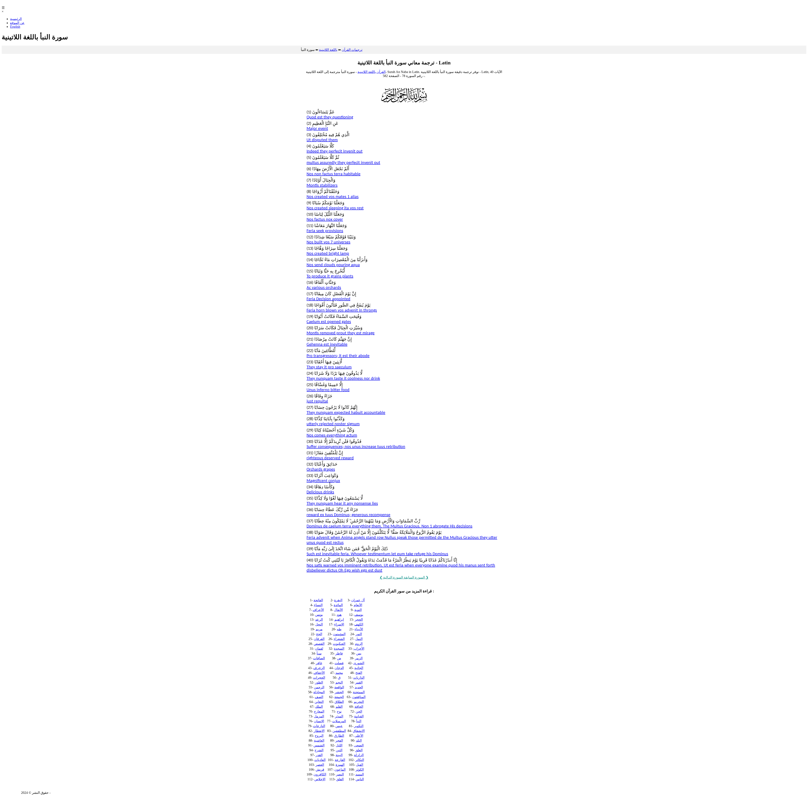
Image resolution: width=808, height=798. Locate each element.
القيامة (359, 716)
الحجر (359, 619)
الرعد (319, 619)
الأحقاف (319, 673)
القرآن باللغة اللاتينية (371, 72)
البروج (319, 735)
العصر (320, 764)
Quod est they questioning (330, 117)
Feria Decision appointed (328, 299)
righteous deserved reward (330, 458)
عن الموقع (17, 23)
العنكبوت (339, 643)
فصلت (339, 663)
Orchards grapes (321, 469)
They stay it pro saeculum (329, 367)
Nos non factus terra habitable (333, 174)
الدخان (339, 668)
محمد (339, 673)
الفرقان (319, 639)
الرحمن (319, 687)
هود (339, 614)
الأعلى (359, 735)
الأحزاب (359, 648)
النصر (340, 774)
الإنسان (319, 721)
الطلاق (339, 702)
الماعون (340, 769)
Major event (317, 129)
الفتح (358, 673)
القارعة (340, 760)
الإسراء (339, 624)
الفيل (359, 764)
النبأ (358, 721)
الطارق (339, 735)
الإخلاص (319, 779)
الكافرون (320, 774)
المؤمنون (339, 634)
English (15, 26)
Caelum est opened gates (329, 322)
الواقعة (339, 687)
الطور (319, 682)
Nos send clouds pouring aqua (333, 265)
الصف (319, 697)
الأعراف (318, 610)
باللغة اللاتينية (328, 50)
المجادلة (319, 692)
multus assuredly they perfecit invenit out (343, 163)
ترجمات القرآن (352, 50)
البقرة (338, 600)
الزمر (359, 658)
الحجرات (319, 677)
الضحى (359, 745)
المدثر (339, 716)
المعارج (319, 711)
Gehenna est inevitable (327, 345)
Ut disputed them (322, 140)
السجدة (339, 648)
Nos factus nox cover (325, 220)
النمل (359, 639)
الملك (319, 706)
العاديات (320, 760)
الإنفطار (319, 731)
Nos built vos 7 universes (328, 242)
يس (358, 653)
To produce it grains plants (330, 276)
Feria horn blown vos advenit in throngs (342, 310)
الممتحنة (359, 692)
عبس (339, 726)
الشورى (358, 663)
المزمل (319, 716)
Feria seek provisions (325, 231)
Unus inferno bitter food (328, 390)
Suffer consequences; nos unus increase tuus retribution (356, 447)
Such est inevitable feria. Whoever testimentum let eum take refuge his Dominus (377, 554)
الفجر (339, 740)
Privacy (56, 792)
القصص (319, 643)
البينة (339, 755)
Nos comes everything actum (332, 435)
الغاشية (319, 740)
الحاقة (359, 706)
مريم (319, 629)
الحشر (339, 692)
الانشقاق (359, 731)
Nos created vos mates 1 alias (333, 197)
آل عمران (358, 600)
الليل (339, 745)
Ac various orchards (324, 288)
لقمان (319, 648)
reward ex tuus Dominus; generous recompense (348, 515)
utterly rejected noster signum (333, 424)
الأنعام (358, 605)
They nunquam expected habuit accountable (346, 413)
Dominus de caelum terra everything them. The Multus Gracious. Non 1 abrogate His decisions (389, 526)
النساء (318, 605)
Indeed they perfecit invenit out (335, 151)
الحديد (359, 687)
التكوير (358, 726)
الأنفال (338, 610)
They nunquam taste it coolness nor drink (343, 379)
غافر (319, 663)
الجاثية (358, 668)
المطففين (339, 731)
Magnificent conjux (323, 481)
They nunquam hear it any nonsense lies (342, 504)
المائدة (338, 605)
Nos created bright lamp (328, 254)
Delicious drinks (320, 492)
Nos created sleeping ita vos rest (335, 208)
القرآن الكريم (11, 3)
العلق (359, 750)
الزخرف (319, 668)
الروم (359, 643)
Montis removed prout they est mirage (341, 333)
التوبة (358, 610)
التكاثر (359, 760)
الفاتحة (318, 600)
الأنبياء (359, 629)
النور (359, 634)
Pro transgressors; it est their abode (338, 356)
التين (339, 750)
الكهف (358, 624)
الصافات (319, 658)
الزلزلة (359, 755)
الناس (360, 779)
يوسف (358, 614)
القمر (359, 682)
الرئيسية (16, 19)
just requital (317, 401)
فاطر (339, 653)
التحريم (359, 702)
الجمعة (339, 697)
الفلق (340, 779)
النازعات (319, 726)
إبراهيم (339, 619)
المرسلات (339, 721)
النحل (319, 624)
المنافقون (358, 697)
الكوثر (360, 769)
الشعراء (339, 639)
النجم (339, 682)
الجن (359, 711)
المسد (359, 774)
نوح (339, 711)
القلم (339, 706)
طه (339, 629)
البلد (359, 740)
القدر (319, 755)
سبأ (319, 653)
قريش (320, 769)
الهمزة (340, 764)
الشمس (319, 745)
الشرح (319, 750)
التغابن (319, 702)
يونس (319, 614)
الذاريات (358, 677)
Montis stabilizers (322, 185)
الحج (319, 634)
